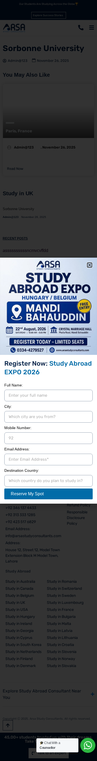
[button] (90, 265)
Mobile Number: (18, 428)
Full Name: (13, 385)
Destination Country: (21, 470)
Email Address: (17, 449)
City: (8, 406)
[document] (48, 380)
